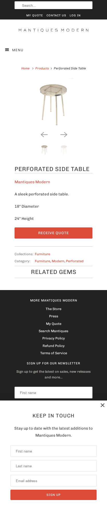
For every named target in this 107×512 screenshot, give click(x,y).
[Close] (102, 405)
